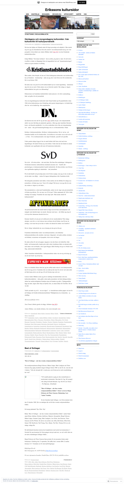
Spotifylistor (81, 270)
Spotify (26, 339)
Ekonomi (27, 322)
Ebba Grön (36, 464)
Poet (46, 335)
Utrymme (55, 341)
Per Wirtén (65, 468)
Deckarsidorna (81, 175)
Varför (78, 14)
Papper (36, 335)
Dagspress (40, 320)
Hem (27, 14)
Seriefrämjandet (82, 143)
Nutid (69, 333)
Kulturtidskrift (46, 330)
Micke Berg (81, 325)
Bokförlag (35, 14)
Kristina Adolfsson (47, 466)
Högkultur (44, 324)
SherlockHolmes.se (82, 116)
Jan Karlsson (62, 324)
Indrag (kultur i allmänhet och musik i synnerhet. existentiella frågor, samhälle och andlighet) (88, 90)
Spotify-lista (32, 339)
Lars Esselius (55, 466)
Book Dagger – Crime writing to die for (87, 165)
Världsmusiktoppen (82, 281)
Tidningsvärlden (55, 339)
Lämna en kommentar (56, 44)
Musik (44, 333)
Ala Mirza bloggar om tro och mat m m (87, 293)
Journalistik (34, 313)
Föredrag (45, 322)
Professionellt (28, 337)
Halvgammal (37, 324)
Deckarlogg (56, 14)
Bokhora (80, 163)
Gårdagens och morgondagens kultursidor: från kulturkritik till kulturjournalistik (47, 40)
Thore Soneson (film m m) (84, 338)
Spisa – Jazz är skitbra (83, 268)
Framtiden (60, 322)
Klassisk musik (51, 326)
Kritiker (32, 328)
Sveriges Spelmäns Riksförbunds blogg (87, 273)
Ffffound (80, 84)
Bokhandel (46, 14)
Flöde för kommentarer (83, 356)
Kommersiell (58, 326)
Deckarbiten (81, 173)
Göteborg (49, 464)
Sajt (56, 337)
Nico (48, 468)
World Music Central (83, 283)
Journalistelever (29, 326)
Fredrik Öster (43, 464)
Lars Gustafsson (82, 313)
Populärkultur (62, 335)
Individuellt (50, 324)
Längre (58, 330)
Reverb (26, 470)
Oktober (52, 468)
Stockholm (31, 315)
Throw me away (82, 275)
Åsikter (68, 318)
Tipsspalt (37, 341)
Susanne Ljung (55, 470)
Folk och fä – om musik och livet (85, 233)
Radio (34, 337)
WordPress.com (82, 358)
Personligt (41, 335)
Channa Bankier (82, 133)
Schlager (48, 470)
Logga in (80, 351)
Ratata (69, 468)
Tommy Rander (81, 278)
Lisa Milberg (81, 320)
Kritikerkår (37, 328)
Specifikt (70, 337)
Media (52, 313)
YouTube (60, 341)
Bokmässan (56, 462)
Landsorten (53, 330)
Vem (85, 14)
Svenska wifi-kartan (83, 121)
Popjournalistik (54, 335)
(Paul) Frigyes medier (83, 291)
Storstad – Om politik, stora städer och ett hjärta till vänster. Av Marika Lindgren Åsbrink (87, 329)
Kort (71, 326)
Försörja (50, 322)
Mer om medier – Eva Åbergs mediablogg (88, 323)
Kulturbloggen (81, 97)
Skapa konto (81, 348)
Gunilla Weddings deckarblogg (85, 185)
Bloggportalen (81, 64)
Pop (49, 335)
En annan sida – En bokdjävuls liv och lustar (88, 180)
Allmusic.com (81, 226)
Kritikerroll (43, 328)
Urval (51, 341)
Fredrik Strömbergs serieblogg (85, 136)
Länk (62, 330)
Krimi (39, 313)
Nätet (57, 333)
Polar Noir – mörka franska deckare (86, 195)
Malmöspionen (81, 107)
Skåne (26, 315)
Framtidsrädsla (68, 322)
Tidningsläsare (46, 339)
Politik (56, 313)
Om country (81, 243)
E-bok (66, 320)
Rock (43, 337)
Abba (32, 462)
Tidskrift (62, 339)
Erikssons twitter (82, 81)
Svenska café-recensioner (84, 119)
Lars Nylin (62, 466)
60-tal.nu (80, 50)
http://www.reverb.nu (52, 450)
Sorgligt (60, 337)
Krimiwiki (80, 188)
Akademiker (31, 318)
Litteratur (47, 313)
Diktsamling (58, 320)
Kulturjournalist (51, 328)
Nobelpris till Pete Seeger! (84, 110)
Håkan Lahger (56, 464)
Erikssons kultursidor (62, 9)
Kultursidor (38, 330)
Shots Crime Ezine (82, 200)
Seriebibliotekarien (82, 141)
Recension (39, 337)
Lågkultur (66, 330)
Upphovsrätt (68, 14)
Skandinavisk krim (82, 203)
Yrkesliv (66, 341)
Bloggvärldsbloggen (83, 67)
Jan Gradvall (81, 235)
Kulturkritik (59, 328)
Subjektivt (39, 339)
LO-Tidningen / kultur (83, 100)
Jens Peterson (63, 464)
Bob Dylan (50, 462)
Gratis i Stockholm (82, 86)
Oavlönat (27, 335)
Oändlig (32, 335)
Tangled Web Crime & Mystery (85, 210)
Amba (36, 462)
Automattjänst (62, 318)
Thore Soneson (32, 472)
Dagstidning (47, 320)
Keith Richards (32, 466)
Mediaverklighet (37, 333)
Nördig (65, 333)
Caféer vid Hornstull (83, 69)
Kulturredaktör (66, 328)
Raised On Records (82, 254)
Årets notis (80, 57)
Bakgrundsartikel (29, 320)
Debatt (53, 320)
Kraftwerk (38, 466)
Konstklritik (66, 326)
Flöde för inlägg (82, 353)
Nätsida (61, 333)
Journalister (37, 326)
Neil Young (43, 468)
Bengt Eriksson (43, 462)
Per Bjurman (58, 468)
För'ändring (39, 322)
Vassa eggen (81, 124)
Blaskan (80, 62)
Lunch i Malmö (81, 105)
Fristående (27, 324)
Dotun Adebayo (29, 464)
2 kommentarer (55, 351)
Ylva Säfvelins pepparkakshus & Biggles (87, 340)
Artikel (50, 318)
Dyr (63, 320)
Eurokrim (80, 183)
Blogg (36, 320)
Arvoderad (55, 318)
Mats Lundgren (36, 468)
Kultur (43, 313)
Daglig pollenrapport (83, 72)
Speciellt (65, 337)
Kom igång (82, 2)
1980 (29, 462)
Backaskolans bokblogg (83, 158)
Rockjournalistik (50, 337)
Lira (79, 240)
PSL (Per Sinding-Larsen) (84, 248)
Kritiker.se (80, 95)
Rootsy (80, 261)
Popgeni (80, 245)
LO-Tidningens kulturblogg (84, 102)
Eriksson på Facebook (83, 79)
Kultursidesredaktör (30, 330)
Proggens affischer (82, 138)
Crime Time (81, 168)
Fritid (32, 324)
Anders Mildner (43, 318)
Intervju (56, 324)
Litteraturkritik (29, 333)
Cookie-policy (35, 481)
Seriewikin (80, 146)
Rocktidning (42, 470)
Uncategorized (35, 460)
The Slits (61, 470)
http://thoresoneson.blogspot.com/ (86, 311)
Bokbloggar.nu (81, 160)
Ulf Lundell (39, 472)
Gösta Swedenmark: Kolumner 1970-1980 (88, 308)
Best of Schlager (32, 348)
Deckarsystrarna (82, 178)
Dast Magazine (81, 170)
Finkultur (55, 322)
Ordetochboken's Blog (83, 193)
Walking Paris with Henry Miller (85, 216)
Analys (37, 318)
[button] (49, 69)
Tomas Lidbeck (45, 341)
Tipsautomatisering (30, 341)
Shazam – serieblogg (83, 148)
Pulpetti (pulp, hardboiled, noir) (85, 198)
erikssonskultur (46, 44)
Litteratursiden (81, 190)
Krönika (27, 328)
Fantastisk (32, 322)
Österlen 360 (81, 59)
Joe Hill (80, 238)
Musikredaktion (50, 333)
